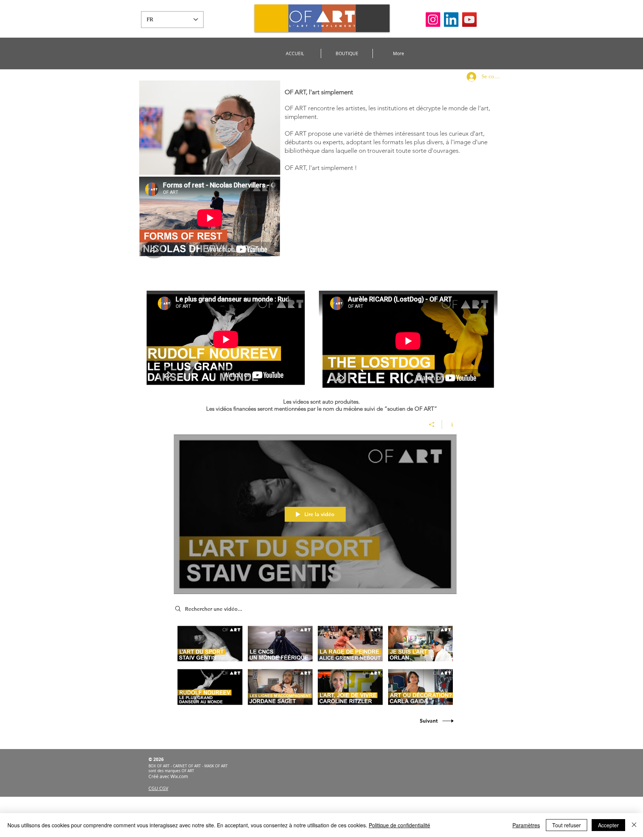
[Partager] (432, 424)
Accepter (608, 825)
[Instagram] (433, 19)
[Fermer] (634, 825)
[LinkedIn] (451, 19)
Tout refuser (566, 825)
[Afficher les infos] (449, 424)
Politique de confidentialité (399, 825)
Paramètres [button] (526, 825)
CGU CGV (158, 788)
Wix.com (179, 776)
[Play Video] (210, 643)
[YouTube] (469, 19)
